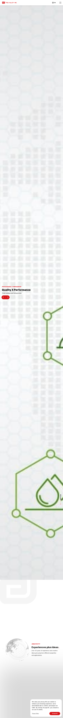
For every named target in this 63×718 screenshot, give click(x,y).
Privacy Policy (35, 713)
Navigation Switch (60, 2)
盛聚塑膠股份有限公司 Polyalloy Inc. (9, 3)
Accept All (54, 713)
